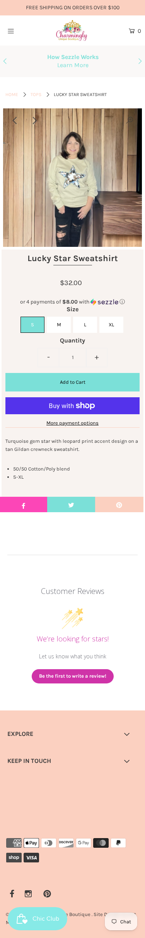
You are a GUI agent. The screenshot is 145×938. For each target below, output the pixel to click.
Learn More (73, 65)
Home (11, 94)
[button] (72, 302)
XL (111, 324)
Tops (36, 94)
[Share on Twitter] (71, 504)
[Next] (34, 120)
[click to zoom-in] (129, 120)
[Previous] (15, 120)
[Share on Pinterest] (119, 504)
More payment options (72, 423)
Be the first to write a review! (72, 676)
